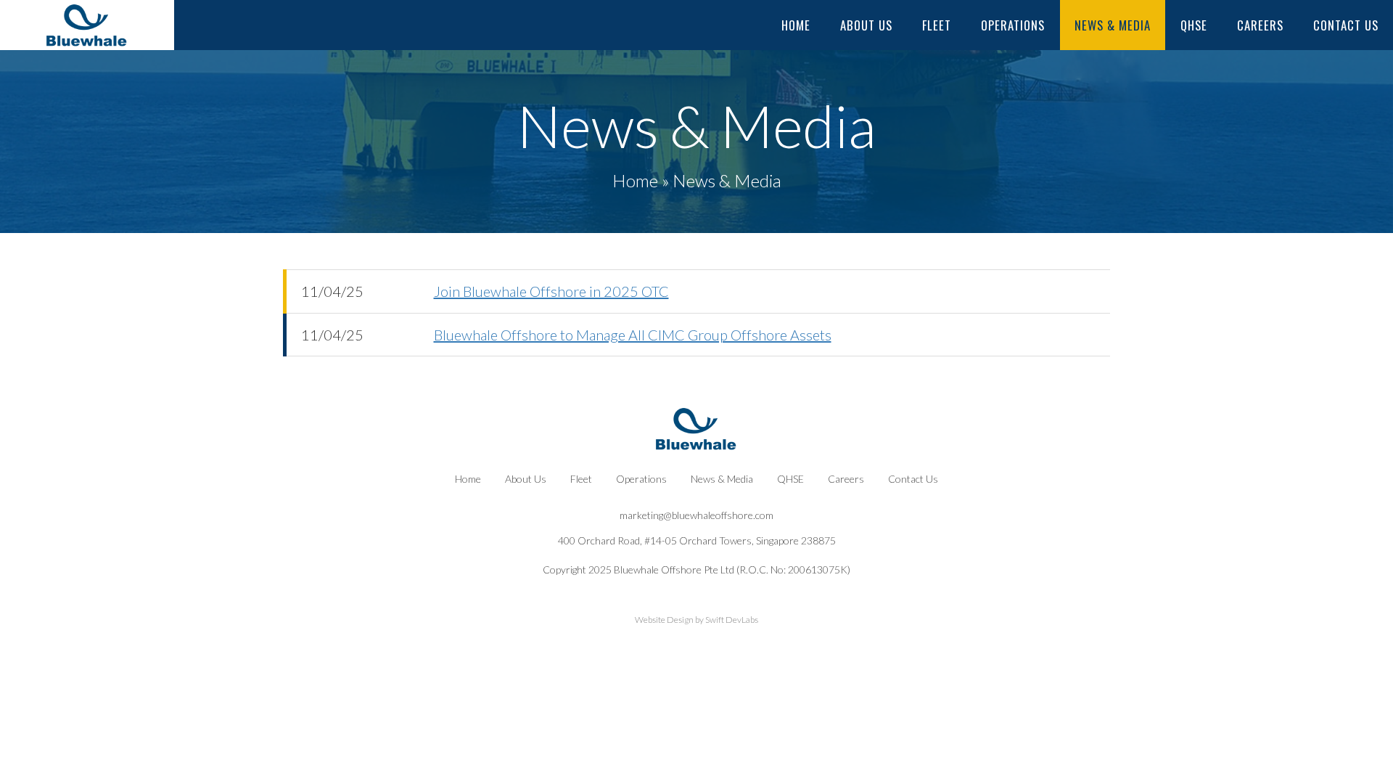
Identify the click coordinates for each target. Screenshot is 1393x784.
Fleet (936, 25)
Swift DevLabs (731, 619)
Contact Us (1345, 25)
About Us (866, 25)
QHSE (1193, 25)
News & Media (1112, 25)
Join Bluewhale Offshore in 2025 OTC (551, 291)
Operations (1013, 25)
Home (795, 25)
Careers (1260, 25)
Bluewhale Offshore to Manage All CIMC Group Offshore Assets (632, 334)
